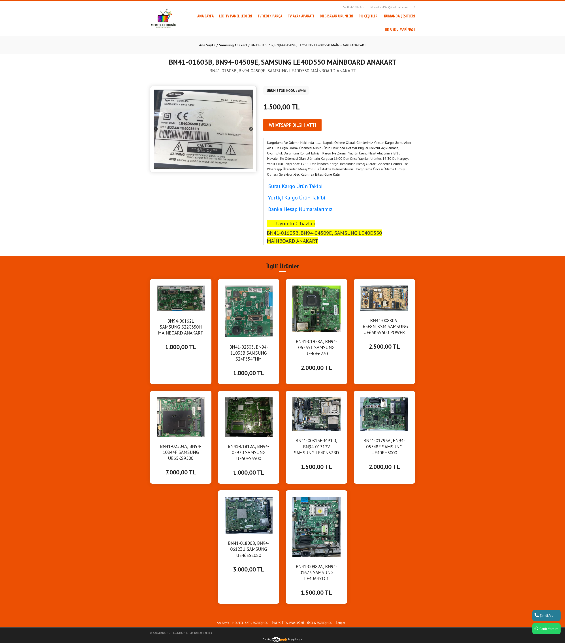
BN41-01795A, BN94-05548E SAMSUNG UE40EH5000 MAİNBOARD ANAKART (384, 447)
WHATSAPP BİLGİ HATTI (292, 125)
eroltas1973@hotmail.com (390, 7)
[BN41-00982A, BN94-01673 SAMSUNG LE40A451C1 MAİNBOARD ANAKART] (316, 526)
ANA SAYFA (205, 16)
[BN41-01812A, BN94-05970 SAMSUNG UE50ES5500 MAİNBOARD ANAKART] (249, 416)
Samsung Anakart (233, 45)
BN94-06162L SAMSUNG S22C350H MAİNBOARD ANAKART (180, 327)
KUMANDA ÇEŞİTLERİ (399, 16)
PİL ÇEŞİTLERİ (369, 16)
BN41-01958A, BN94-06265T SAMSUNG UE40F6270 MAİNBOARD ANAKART (316, 347)
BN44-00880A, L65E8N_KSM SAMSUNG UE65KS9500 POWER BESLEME (384, 327)
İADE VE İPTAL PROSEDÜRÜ (288, 623)
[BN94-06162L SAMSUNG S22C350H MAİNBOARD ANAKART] (181, 298)
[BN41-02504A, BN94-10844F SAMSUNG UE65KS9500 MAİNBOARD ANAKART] (181, 416)
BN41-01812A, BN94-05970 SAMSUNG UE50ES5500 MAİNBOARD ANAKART (248, 452)
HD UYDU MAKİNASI (400, 29)
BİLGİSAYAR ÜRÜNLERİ (336, 16)
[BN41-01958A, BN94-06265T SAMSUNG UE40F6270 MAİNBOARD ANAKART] (316, 308)
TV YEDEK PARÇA (270, 16)
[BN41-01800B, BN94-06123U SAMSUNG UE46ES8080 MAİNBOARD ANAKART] (249, 515)
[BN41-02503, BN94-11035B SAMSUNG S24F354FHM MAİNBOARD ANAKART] (249, 311)
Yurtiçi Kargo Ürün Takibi (296, 197)
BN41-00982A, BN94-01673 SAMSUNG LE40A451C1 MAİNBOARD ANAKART (316, 573)
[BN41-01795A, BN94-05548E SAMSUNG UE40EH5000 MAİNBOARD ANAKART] (384, 414)
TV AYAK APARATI (301, 16)
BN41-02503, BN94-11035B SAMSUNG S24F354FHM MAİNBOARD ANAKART (248, 353)
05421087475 (355, 7)
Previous (156, 129)
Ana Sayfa (207, 45)
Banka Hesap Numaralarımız (300, 209)
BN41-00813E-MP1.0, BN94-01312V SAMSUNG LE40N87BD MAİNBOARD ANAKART (316, 447)
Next (251, 129)
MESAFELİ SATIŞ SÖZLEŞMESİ (250, 623)
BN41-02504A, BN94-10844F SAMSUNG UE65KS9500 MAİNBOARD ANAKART (180, 452)
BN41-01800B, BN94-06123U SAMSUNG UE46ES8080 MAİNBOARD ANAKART (248, 549)
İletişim (340, 623)
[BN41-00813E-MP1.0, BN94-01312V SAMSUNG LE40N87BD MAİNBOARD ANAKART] (316, 414)
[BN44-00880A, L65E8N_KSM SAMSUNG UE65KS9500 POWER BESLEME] (384, 297)
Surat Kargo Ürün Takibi (295, 186)
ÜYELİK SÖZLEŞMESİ (320, 623)
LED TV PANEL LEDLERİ (235, 16)
